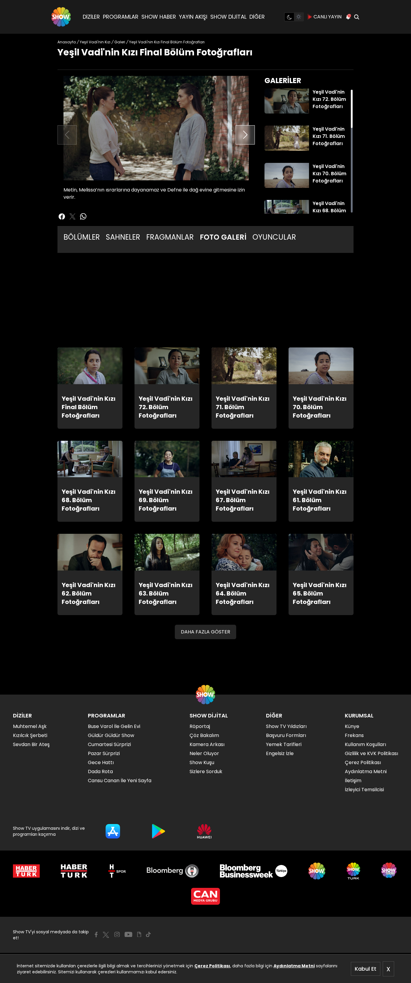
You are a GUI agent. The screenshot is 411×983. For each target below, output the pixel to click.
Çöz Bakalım (204, 735)
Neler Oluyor (204, 753)
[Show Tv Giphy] (139, 934)
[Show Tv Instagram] (117, 934)
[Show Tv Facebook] (96, 934)
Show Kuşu (202, 762)
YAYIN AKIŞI (193, 16)
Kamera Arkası (207, 744)
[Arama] (357, 17)
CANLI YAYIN (327, 16)
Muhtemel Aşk (30, 726)
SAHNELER (123, 237)
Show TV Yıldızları (286, 726)
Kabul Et (365, 968)
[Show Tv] (61, 16)
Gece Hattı (101, 762)
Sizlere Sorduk (206, 771)
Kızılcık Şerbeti (30, 735)
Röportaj (200, 726)
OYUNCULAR (274, 237)
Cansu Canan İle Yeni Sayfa (119, 780)
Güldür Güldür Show (111, 735)
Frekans (354, 735)
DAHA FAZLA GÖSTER (205, 631)
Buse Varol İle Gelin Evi (114, 726)
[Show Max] (389, 871)
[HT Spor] (116, 871)
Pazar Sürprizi (104, 753)
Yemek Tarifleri (283, 744)
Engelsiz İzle (280, 753)
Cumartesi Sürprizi (109, 744)
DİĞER (257, 16)
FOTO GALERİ (223, 237)
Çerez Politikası (212, 966)
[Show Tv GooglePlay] (159, 831)
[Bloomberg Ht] (173, 871)
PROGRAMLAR (120, 16)
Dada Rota (100, 771)
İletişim (353, 780)
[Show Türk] (353, 871)
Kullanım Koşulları (365, 744)
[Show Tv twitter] (73, 216)
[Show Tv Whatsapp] (83, 216)
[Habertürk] (26, 871)
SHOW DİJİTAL (228, 16)
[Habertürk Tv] (74, 871)
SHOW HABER (158, 16)
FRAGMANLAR (170, 237)
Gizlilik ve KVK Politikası (371, 753)
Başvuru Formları (286, 735)
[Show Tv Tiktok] (148, 934)
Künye (352, 726)
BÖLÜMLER (81, 237)
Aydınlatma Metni (294, 966)
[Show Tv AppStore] (113, 831)
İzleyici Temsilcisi (364, 789)
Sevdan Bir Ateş (31, 744)
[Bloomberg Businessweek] (253, 871)
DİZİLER (91, 16)
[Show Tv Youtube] (128, 934)
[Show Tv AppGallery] (204, 831)
